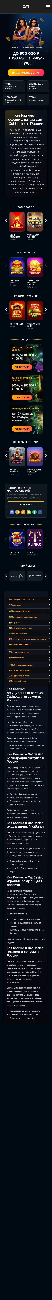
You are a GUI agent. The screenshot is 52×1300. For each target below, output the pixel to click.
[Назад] (6, 221)
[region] (26, 228)
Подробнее (26, 504)
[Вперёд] (45, 221)
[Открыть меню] (48, 6)
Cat (26, 6)
